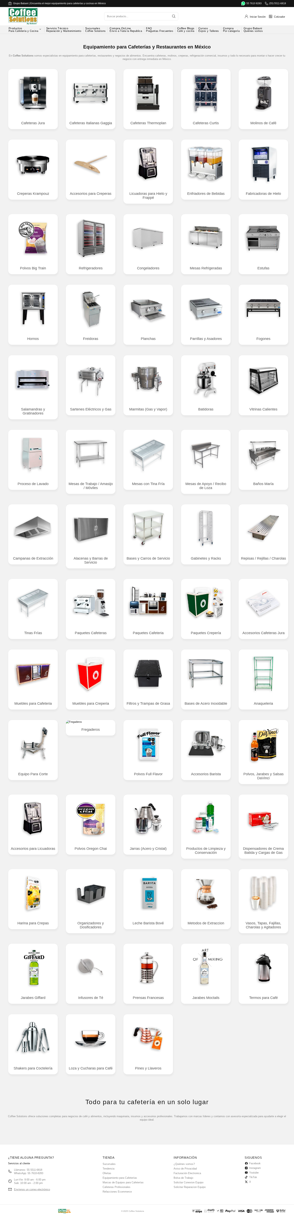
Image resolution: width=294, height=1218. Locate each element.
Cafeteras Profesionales (116, 1187)
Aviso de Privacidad (185, 1168)
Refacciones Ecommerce (117, 1191)
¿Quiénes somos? (184, 1163)
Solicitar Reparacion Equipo (190, 1187)
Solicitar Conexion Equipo (188, 1182)
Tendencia (108, 1168)
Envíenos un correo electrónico (32, 1189)
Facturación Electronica (187, 1173)
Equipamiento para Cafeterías (120, 1177)
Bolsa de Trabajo (183, 1177)
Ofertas (107, 1173)
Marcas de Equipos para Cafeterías (123, 1182)
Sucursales (109, 1163)
